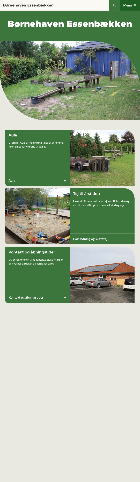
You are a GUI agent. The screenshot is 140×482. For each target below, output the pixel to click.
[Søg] (114, 5)
